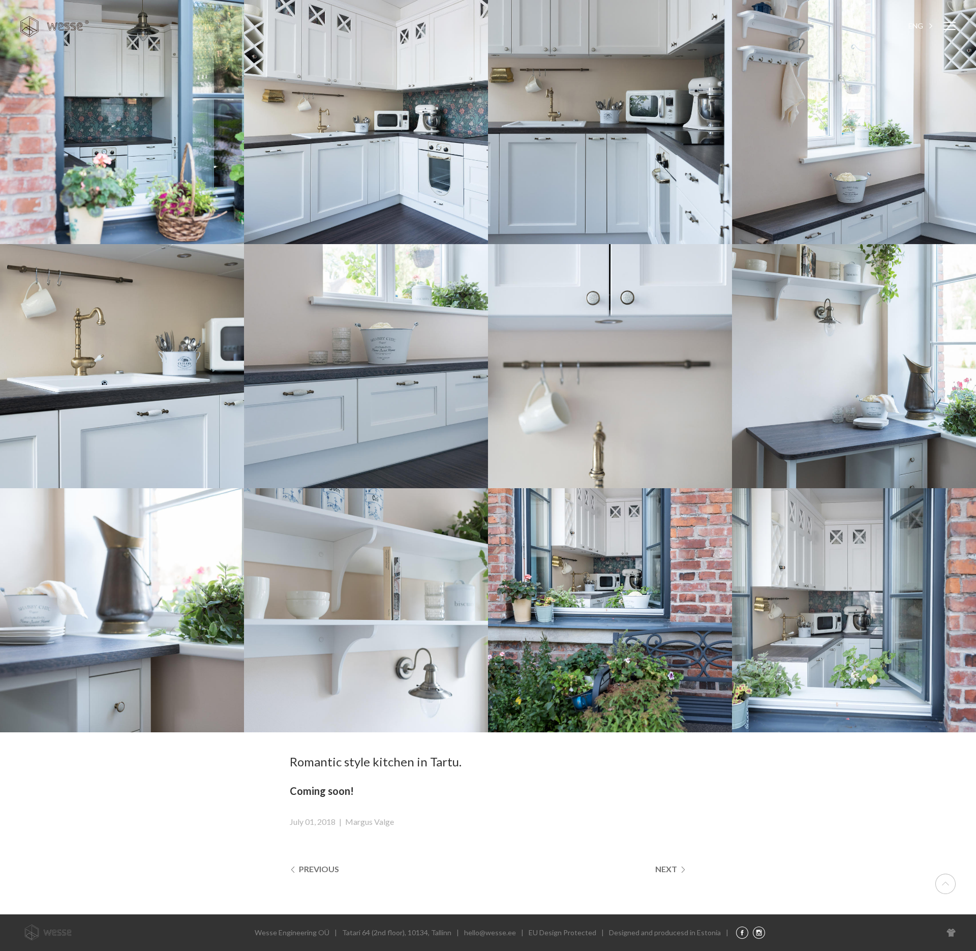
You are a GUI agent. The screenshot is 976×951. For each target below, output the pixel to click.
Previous (318, 869)
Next (667, 869)
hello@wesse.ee (490, 932)
